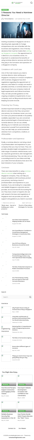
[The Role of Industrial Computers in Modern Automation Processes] (6, 269)
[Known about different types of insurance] (6, 348)
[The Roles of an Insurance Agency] (6, 339)
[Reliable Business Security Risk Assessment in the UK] (8, 406)
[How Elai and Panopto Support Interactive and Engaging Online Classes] (8, 380)
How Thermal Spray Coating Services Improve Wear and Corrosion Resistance (20, 279)
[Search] (31, 3)
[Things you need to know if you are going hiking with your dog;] (6, 357)
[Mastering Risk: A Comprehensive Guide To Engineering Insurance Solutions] (6, 329)
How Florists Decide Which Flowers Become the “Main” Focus (25, 416)
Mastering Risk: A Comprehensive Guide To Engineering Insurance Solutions (21, 328)
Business (5, 9)
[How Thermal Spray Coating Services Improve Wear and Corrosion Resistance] (6, 280)
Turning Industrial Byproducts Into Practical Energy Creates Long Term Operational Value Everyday (21, 255)
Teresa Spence (9, 18)
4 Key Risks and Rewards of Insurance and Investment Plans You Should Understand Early (21, 318)
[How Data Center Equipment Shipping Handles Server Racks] (6, 221)
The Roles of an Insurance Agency (21, 338)
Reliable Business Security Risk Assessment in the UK (8, 416)
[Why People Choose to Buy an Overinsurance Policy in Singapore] (6, 309)
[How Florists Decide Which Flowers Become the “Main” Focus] (25, 406)
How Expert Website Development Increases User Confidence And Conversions (24, 391)
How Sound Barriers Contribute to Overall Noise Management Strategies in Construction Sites (21, 232)
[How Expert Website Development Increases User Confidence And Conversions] (25, 380)
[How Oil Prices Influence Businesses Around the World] (6, 245)
